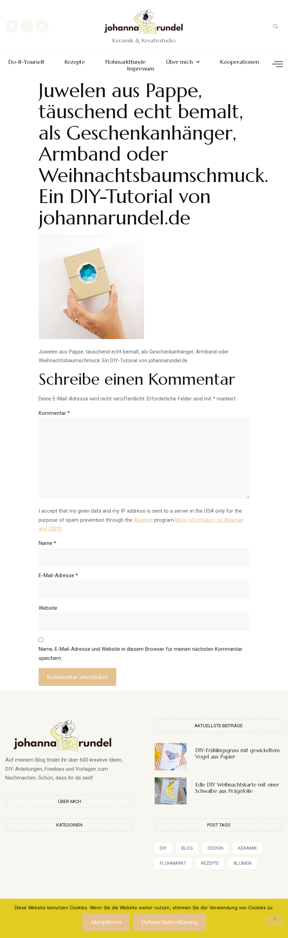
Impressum (140, 68)
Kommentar (54, 413)
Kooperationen (239, 62)
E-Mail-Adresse (58, 575)
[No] (274, 920)
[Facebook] (11, 26)
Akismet (143, 520)
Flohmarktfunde (125, 62)
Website (48, 608)
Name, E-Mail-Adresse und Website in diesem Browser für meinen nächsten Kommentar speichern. (140, 653)
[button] (276, 26)
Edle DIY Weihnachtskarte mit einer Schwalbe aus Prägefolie (237, 787)
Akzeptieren (106, 921)
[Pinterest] (42, 26)
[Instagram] (26, 26)
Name (47, 543)
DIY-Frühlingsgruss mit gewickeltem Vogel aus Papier (237, 753)
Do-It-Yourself (26, 62)
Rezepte (75, 62)
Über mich (179, 62)
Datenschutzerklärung (170, 921)
